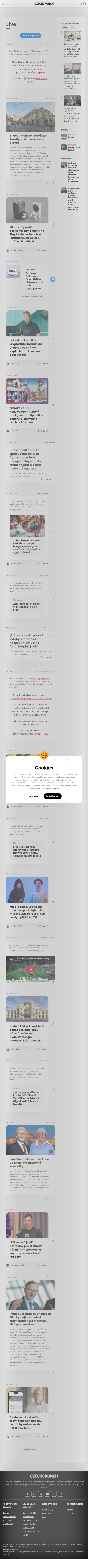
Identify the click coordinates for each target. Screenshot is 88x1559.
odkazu (55, 788)
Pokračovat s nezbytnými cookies (66, 760)
